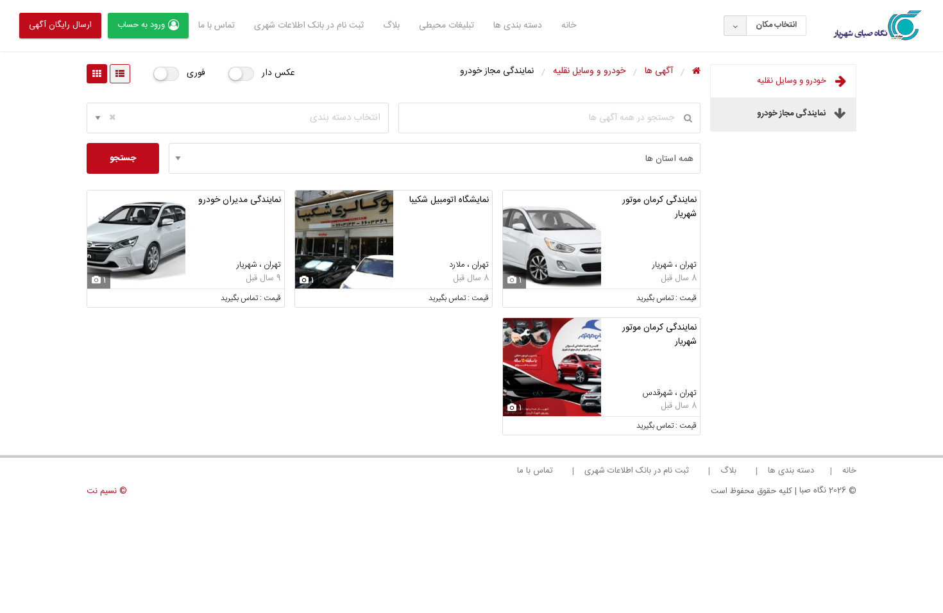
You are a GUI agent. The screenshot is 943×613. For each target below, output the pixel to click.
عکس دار (278, 73)
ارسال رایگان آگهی (60, 25)
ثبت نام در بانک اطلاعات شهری (309, 25)
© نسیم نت (107, 491)
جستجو (123, 158)
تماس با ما (216, 25)
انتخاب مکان (776, 25)
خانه (568, 25)
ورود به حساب (141, 25)
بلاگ (391, 25)
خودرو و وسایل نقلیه (793, 81)
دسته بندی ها (517, 25)
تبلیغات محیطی (446, 25)
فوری (196, 73)
